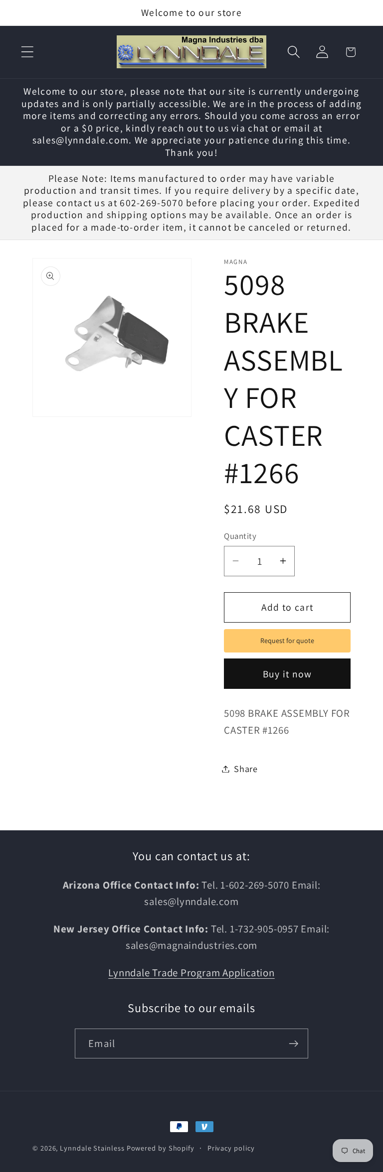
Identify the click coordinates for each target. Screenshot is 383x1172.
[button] (27, 52)
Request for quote (287, 640)
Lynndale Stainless (92, 1148)
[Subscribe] (293, 1044)
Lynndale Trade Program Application (191, 972)
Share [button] (246, 769)
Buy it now (287, 673)
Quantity (240, 535)
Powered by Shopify (160, 1148)
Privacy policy (231, 1148)
